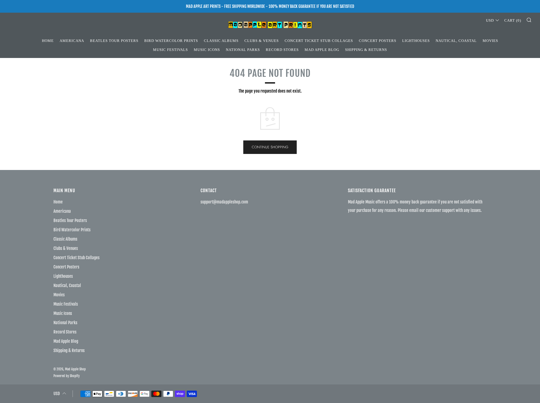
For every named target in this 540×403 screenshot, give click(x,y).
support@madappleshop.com (224, 202)
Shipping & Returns (366, 50)
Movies (490, 41)
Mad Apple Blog (322, 50)
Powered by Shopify (66, 376)
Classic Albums (221, 41)
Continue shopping (270, 147)
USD (490, 20)
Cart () (512, 20)
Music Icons (207, 50)
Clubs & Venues (261, 41)
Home (48, 41)
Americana (72, 41)
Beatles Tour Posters (114, 41)
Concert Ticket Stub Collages (319, 41)
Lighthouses (416, 41)
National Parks (243, 50)
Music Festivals (170, 50)
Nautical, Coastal (456, 41)
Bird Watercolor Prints (171, 41)
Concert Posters (377, 41)
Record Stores (282, 50)
